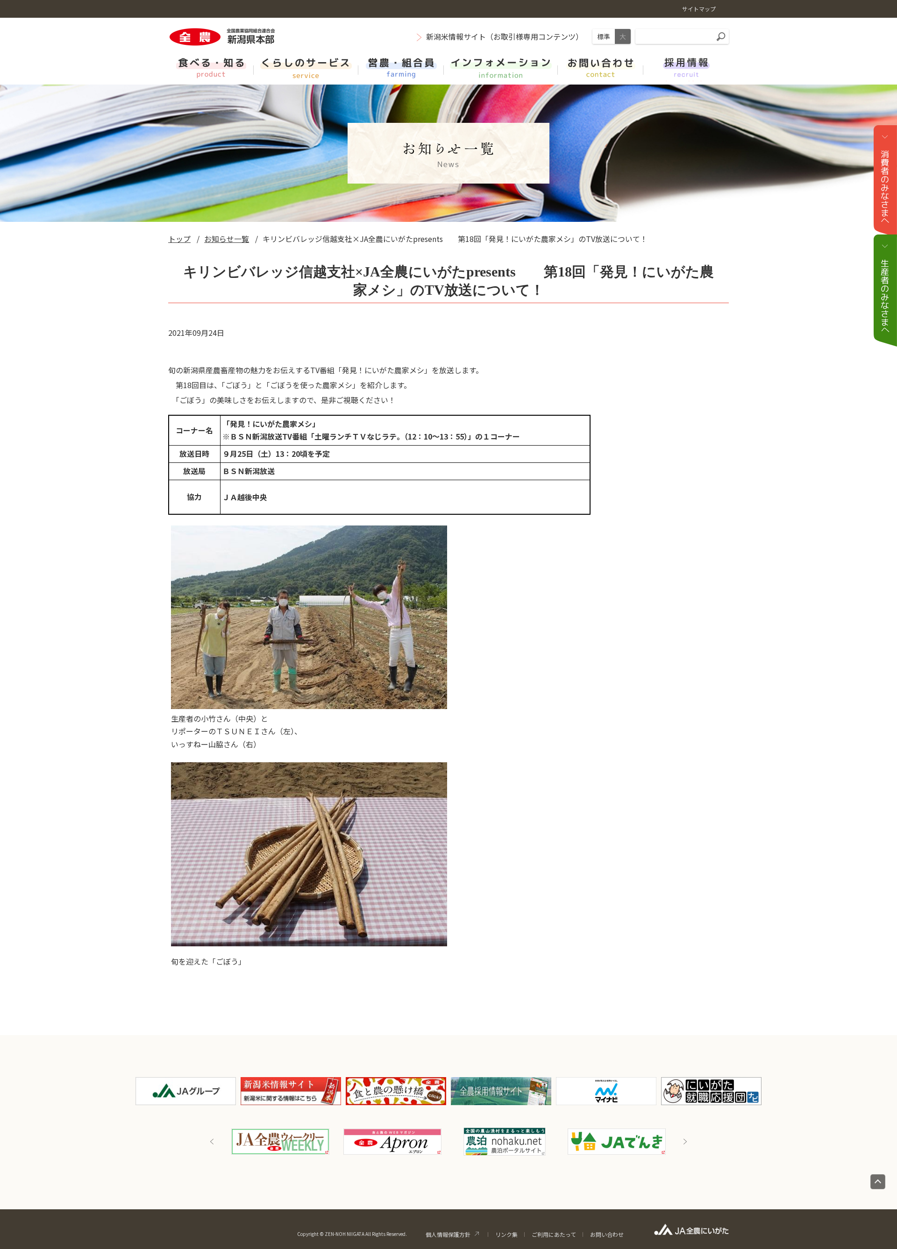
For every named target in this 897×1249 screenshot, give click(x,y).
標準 (603, 36)
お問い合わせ (607, 1234)
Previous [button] (212, 1142)
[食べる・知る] (211, 67)
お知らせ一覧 (226, 238)
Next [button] (685, 1142)
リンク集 (506, 1234)
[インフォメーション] (501, 67)
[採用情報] (686, 67)
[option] (280, 1142)
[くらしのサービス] (306, 67)
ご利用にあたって (554, 1234)
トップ (179, 238)
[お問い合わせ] (600, 67)
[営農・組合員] (401, 67)
